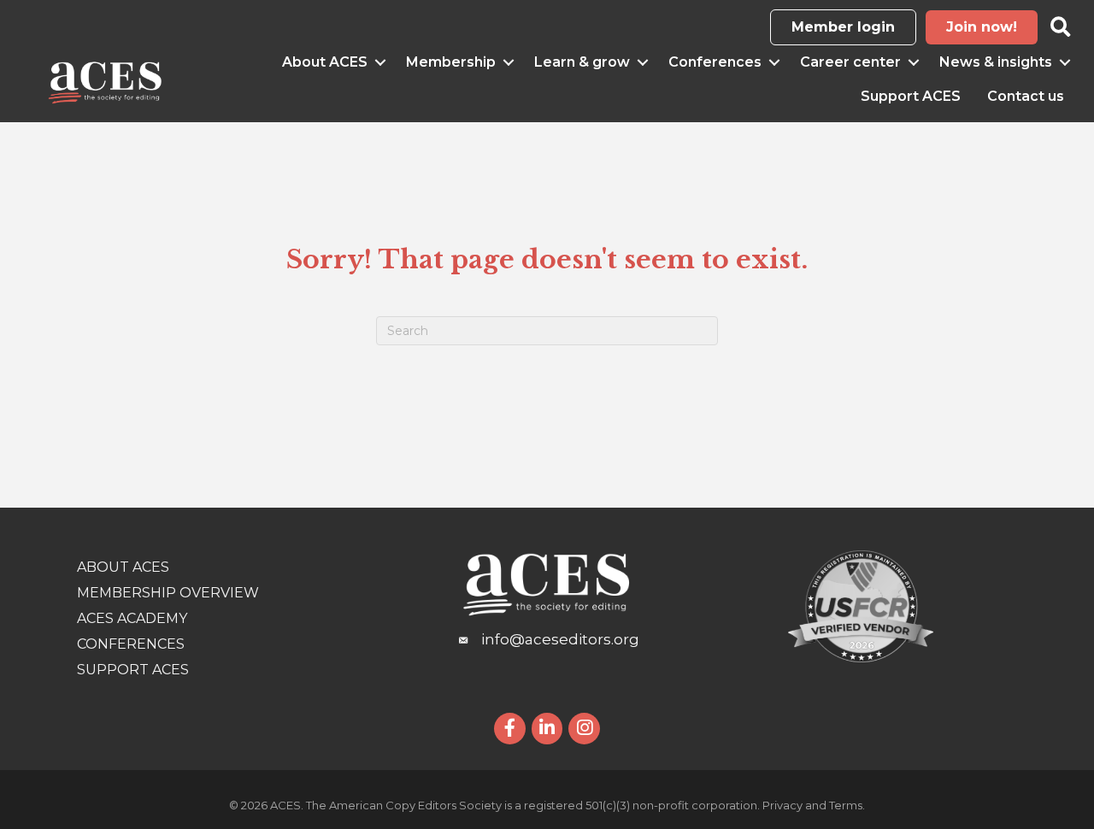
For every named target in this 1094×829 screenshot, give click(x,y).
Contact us (1025, 96)
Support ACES (911, 96)
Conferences (715, 62)
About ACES (325, 62)
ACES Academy (132, 618)
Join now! (981, 27)
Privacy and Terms (812, 805)
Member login (843, 27)
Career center (850, 62)
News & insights (995, 62)
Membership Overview (168, 593)
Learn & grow (582, 62)
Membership (451, 62)
